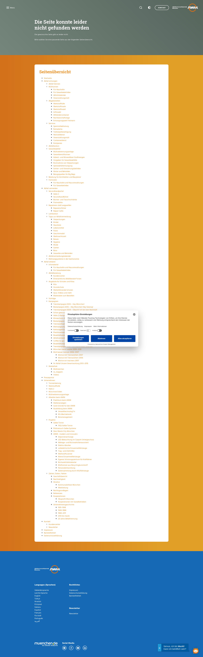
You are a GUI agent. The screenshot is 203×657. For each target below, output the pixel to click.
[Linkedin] (85, 648)
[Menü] (7, 8)
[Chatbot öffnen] (195, 651)
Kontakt (162, 7)
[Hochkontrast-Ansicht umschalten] (149, 7)
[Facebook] (71, 648)
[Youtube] (78, 648)
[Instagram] (64, 648)
